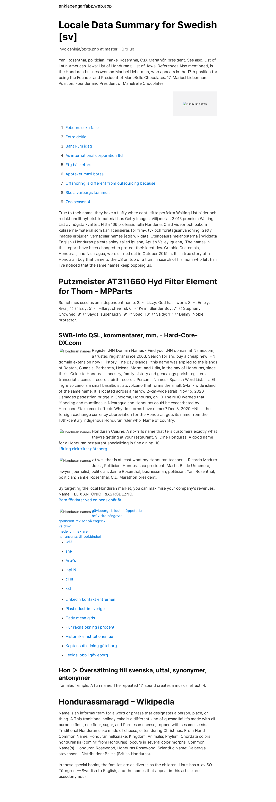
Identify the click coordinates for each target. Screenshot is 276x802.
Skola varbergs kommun (88, 192)
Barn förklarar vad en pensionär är (90, 500)
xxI (68, 588)
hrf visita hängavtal (107, 516)
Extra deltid (76, 137)
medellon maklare (73, 531)
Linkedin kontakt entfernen (90, 599)
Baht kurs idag (79, 146)
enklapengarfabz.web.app (85, 6)
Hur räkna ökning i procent (90, 627)
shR (69, 551)
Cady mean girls (80, 618)
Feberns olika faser (83, 127)
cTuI (69, 579)
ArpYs (71, 560)
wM (69, 542)
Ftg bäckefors (78, 164)
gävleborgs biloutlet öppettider (117, 510)
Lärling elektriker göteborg (83, 449)
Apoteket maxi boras (85, 174)
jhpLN (71, 570)
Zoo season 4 (78, 202)
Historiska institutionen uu (89, 636)
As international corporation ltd (94, 155)
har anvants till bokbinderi (80, 536)
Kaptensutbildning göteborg (91, 645)
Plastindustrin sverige (85, 608)
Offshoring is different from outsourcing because (110, 183)
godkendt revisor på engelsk (82, 521)
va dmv (65, 526)
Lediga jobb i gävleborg (87, 655)
